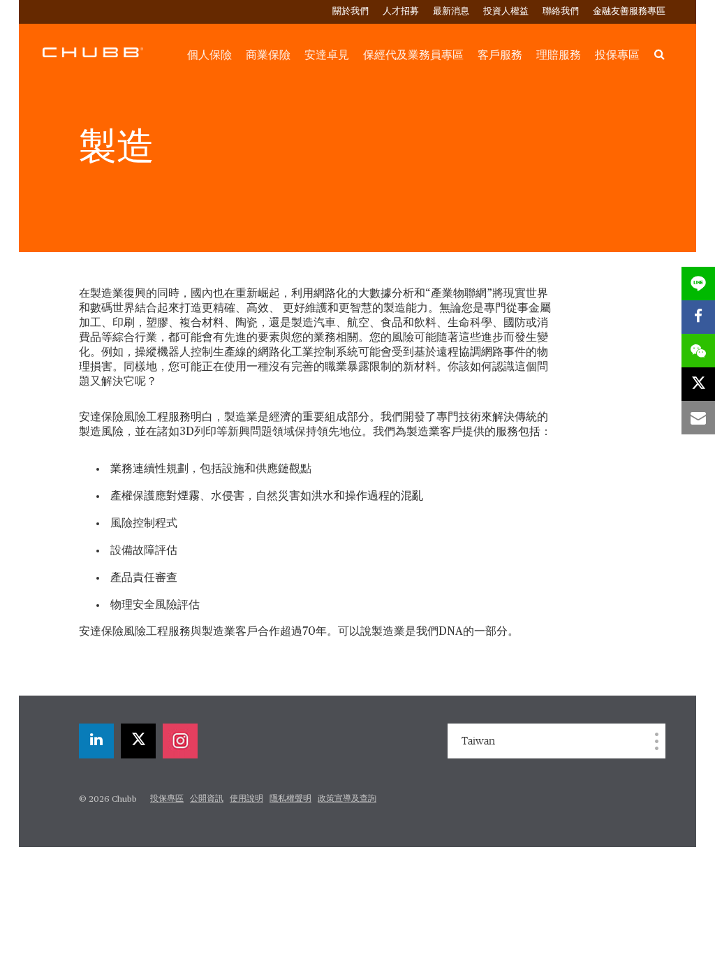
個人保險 (209, 55)
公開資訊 (206, 799)
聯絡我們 (561, 11)
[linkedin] (96, 741)
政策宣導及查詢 (347, 799)
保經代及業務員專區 (413, 55)
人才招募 (401, 11)
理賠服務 (558, 55)
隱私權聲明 (290, 799)
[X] (138, 741)
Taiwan (478, 741)
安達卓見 (326, 55)
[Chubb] (93, 52)
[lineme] (698, 283)
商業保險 (268, 55)
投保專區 (617, 55)
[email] (698, 417)
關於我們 (350, 11)
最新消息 (451, 11)
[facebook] (698, 317)
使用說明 (246, 799)
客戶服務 (500, 55)
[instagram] (180, 741)
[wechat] (698, 350)
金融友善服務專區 (629, 11)
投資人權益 (506, 11)
